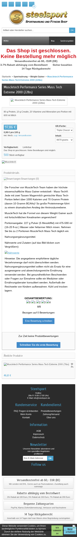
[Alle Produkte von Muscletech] (9, 161)
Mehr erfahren (70, 530)
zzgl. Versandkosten (22, 135)
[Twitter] (41, 469)
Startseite (6, 76)
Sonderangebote (66, 41)
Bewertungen (30, 178)
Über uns (51, 417)
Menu (6, 41)
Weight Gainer (37, 76)
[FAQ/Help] (18, 4)
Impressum (38, 434)
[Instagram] (35, 469)
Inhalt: (58, 136)
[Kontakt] (11, 4)
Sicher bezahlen (63, 64)
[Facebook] (29, 469)
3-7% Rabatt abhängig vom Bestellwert (24, 64)
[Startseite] (4, 4)
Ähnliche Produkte (13, 355)
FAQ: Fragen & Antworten (26, 411)
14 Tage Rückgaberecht (36, 68)
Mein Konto (26, 414)
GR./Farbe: (60, 126)
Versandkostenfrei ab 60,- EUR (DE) (36, 61)
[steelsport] (38, 17)
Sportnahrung (21, 76)
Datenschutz (38, 437)
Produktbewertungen (51, 411)
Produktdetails (11, 172)
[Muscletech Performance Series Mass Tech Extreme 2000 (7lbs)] (36, 364)
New (52, 41)
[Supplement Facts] (12, 252)
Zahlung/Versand (51, 414)
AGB (38, 431)
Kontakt (26, 417)
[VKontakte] (47, 469)
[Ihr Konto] (24, 4)
